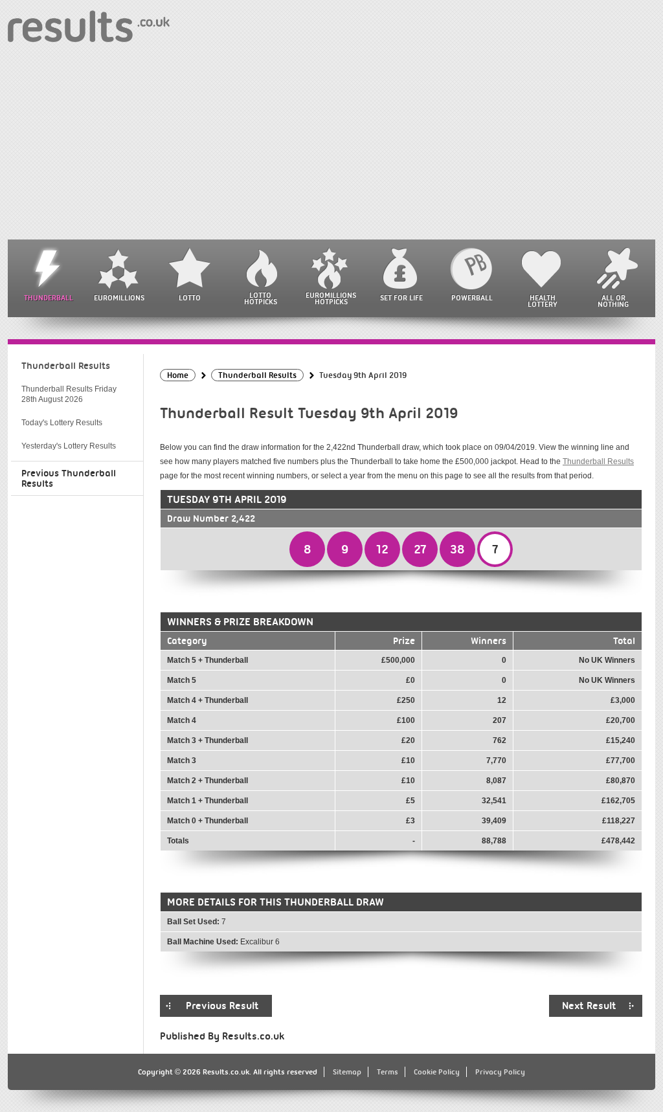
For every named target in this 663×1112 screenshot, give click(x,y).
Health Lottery (542, 301)
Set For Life (401, 297)
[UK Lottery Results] (89, 25)
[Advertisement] (331, 142)
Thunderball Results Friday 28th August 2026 (69, 394)
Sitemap (347, 1071)
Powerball (472, 297)
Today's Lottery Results (61, 422)
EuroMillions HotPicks (331, 298)
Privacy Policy (500, 1071)
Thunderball (48, 297)
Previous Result (222, 1006)
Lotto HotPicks (260, 298)
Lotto (190, 297)
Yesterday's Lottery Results (68, 445)
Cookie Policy (437, 1071)
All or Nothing (613, 301)
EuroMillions (119, 297)
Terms (387, 1071)
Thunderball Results (598, 461)
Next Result (589, 1006)
